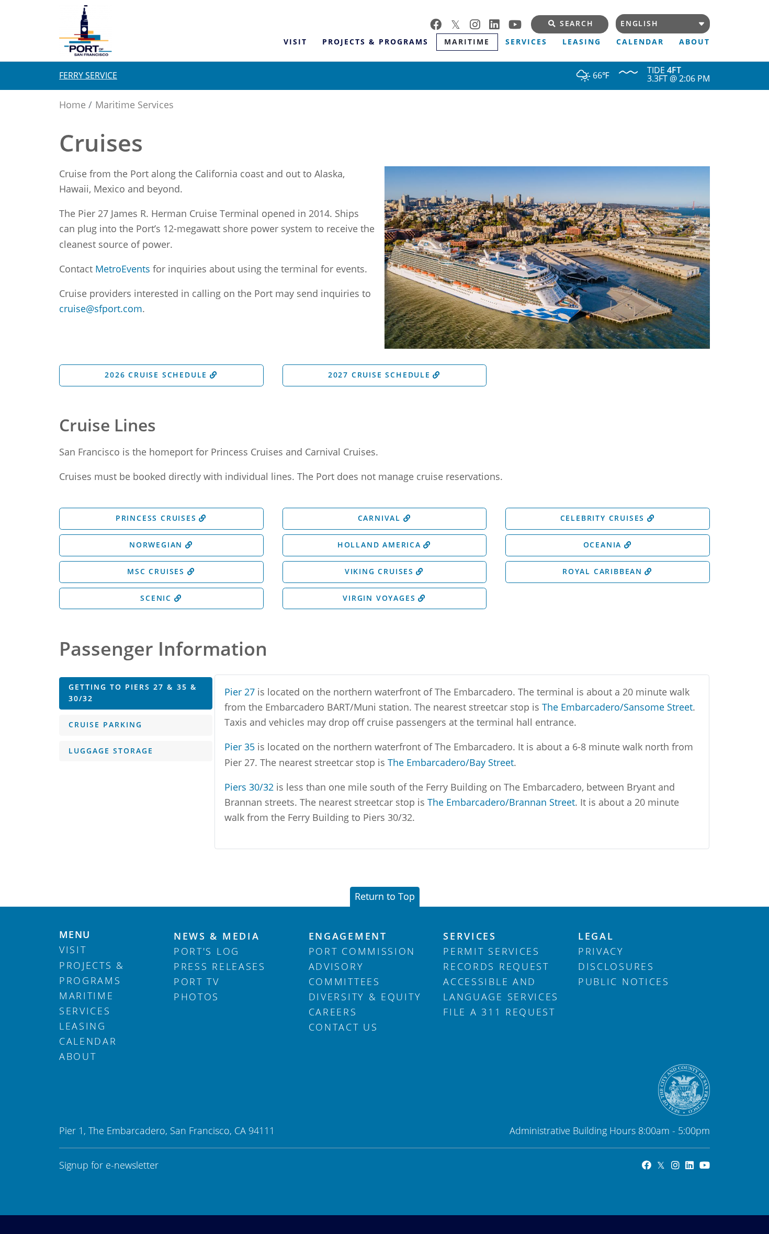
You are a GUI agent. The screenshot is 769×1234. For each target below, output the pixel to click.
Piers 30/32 (249, 787)
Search (577, 23)
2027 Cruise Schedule (379, 375)
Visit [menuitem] (295, 42)
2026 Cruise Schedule (156, 375)
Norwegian (156, 545)
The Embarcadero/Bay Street (451, 762)
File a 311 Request (499, 1012)
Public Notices (624, 981)
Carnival (379, 518)
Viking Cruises (379, 571)
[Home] (167, 30)
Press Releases (220, 966)
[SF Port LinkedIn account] (498, 23)
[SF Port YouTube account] (519, 23)
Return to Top (385, 896)
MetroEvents (122, 268)
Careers (333, 1012)
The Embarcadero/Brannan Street (501, 802)
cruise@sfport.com (100, 308)
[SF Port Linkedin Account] (687, 1165)
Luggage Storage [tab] (111, 751)
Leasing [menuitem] (581, 42)
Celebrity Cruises (602, 518)
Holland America (379, 545)
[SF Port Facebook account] (440, 23)
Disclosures (616, 966)
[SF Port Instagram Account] (672, 1165)
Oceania (602, 545)
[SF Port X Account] (658, 1165)
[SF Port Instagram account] (479, 23)
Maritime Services (134, 104)
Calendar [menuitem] (640, 42)
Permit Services (491, 951)
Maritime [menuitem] (467, 42)
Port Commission (362, 951)
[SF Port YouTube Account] (702, 1165)
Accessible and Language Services (501, 989)
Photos (196, 996)
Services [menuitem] (526, 42)
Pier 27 (239, 691)
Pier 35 (239, 746)
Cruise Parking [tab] (105, 724)
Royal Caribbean (602, 571)
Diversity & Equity (365, 996)
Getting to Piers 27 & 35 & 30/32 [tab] (133, 692)
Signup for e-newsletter (109, 1165)
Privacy (601, 951)
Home (72, 104)
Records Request (496, 966)
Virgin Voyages (379, 598)
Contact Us (343, 1027)
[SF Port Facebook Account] (643, 1165)
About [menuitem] (694, 42)
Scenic (156, 598)
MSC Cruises (156, 571)
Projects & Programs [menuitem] (375, 42)
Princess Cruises (156, 518)
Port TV (197, 981)
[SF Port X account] (460, 23)
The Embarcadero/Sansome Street (617, 707)
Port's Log (207, 951)
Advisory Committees (344, 974)
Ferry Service (88, 75)
